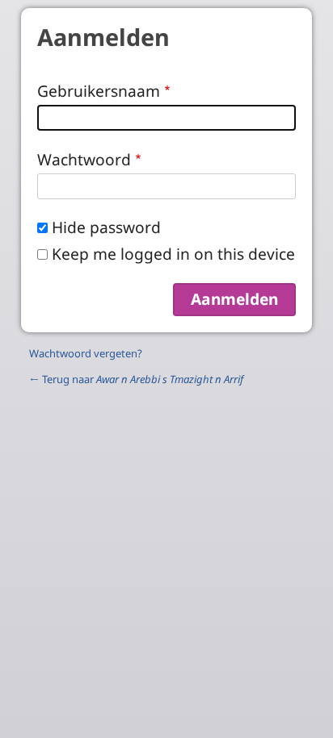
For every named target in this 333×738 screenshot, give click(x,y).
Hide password (106, 227)
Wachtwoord (84, 159)
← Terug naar (136, 379)
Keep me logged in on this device (173, 254)
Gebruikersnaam (98, 91)
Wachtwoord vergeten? (85, 353)
